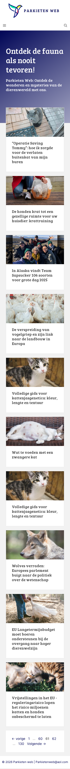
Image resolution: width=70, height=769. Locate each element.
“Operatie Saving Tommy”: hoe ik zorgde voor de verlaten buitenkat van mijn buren (32, 152)
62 (54, 739)
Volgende (36, 744)
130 (21, 744)
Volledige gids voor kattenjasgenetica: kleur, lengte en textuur (35, 397)
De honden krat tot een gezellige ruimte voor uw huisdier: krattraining (34, 216)
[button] (65, 25)
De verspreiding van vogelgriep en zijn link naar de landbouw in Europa (32, 336)
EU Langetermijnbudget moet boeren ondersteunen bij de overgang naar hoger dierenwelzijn (33, 639)
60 (41, 739)
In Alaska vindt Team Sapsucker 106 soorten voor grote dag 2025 (32, 275)
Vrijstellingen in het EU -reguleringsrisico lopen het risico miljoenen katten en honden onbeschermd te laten (34, 707)
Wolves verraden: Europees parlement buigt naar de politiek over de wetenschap (32, 572)
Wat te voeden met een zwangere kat (32, 454)
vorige (18, 739)
